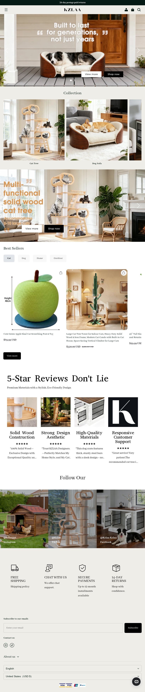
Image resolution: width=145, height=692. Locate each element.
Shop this (83, 216)
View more (91, 74)
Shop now (114, 74)
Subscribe (133, 627)
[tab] (71, 80)
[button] (6, 9)
